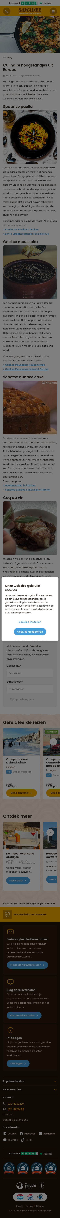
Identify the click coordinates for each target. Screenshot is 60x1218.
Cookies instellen (30, 621)
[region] (30, 609)
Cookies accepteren (30, 631)
